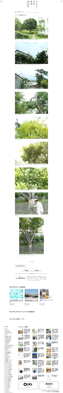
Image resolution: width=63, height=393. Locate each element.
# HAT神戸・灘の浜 (8, 338)
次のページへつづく (23, 257)
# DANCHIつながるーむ (8, 332)
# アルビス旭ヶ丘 (7, 385)
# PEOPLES (6, 354)
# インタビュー (7, 389)
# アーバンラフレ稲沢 (8, 365)
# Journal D (6, 343)
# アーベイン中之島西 (8, 369)
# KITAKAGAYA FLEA (8, 347)
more (12, 304)
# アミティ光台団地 (8, 378)
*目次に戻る (31, 261)
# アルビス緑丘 (7, 387)
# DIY (6, 334)
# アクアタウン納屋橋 (8, 374)
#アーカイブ (28, 387)
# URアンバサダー (7, 356)
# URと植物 (6, 358)
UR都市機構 (57, 391)
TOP (15, 11)
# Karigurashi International (9, 345)
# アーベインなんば (8, 367)
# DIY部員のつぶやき (8, 336)
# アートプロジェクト (8, 363)
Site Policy (48, 391)
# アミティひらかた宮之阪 (9, 376)
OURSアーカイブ (20, 11)
